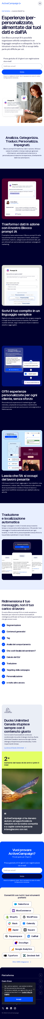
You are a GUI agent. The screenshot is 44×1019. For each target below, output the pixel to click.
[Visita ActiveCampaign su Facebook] (7, 1008)
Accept (18, 999)
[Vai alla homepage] (11, 3)
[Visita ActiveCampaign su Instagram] (15, 1008)
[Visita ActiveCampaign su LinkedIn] (11, 1008)
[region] (19, 993)
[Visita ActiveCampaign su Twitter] (3, 1008)
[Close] (33, 989)
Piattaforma (6, 11)
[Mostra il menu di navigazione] (40, 3)
